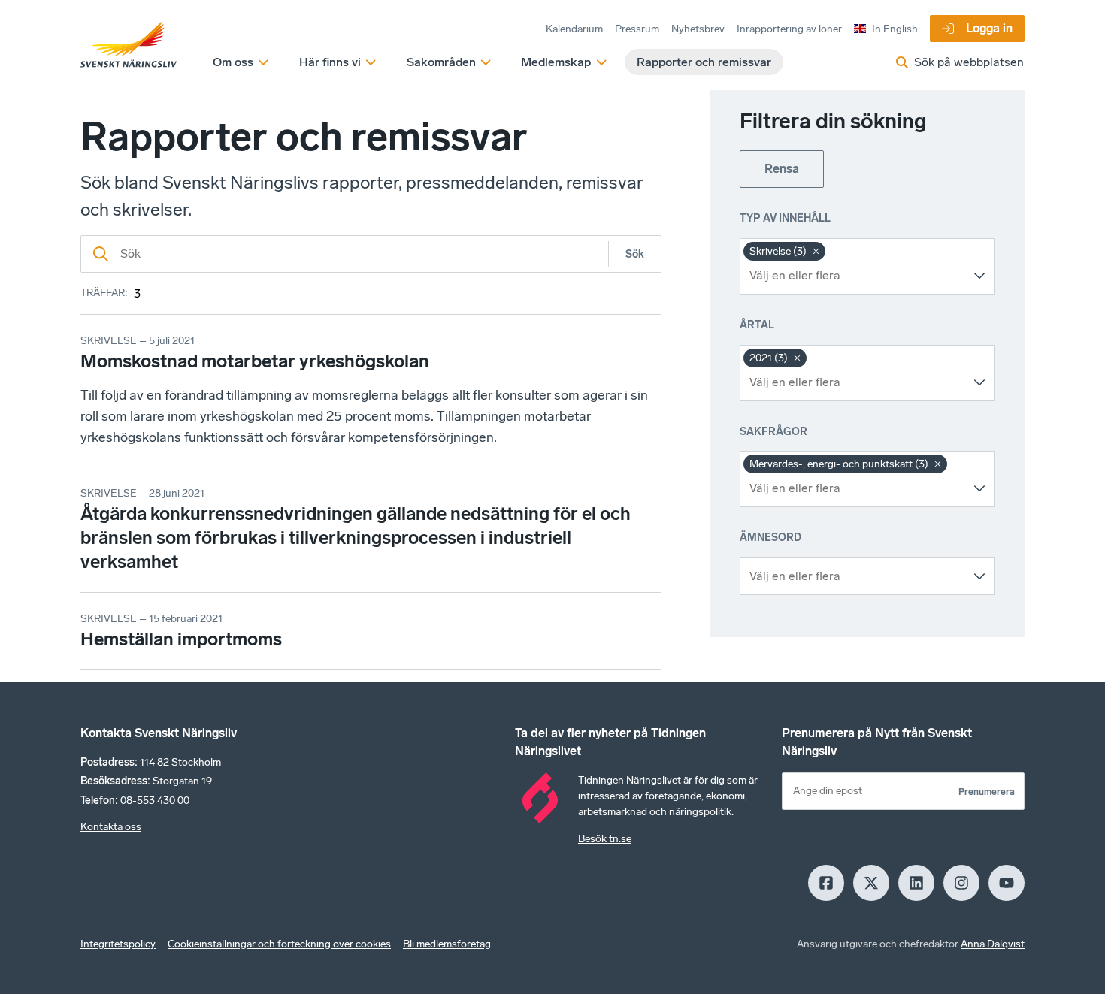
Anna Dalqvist (993, 944)
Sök (634, 254)
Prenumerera (986, 791)
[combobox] (855, 276)
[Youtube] (1006, 883)
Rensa (781, 169)
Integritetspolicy (118, 944)
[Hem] (128, 45)
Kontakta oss (110, 826)
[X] (871, 883)
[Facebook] (826, 883)
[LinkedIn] (916, 883)
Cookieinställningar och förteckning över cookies (279, 944)
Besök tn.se (604, 838)
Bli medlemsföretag (447, 944)
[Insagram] (961, 883)
